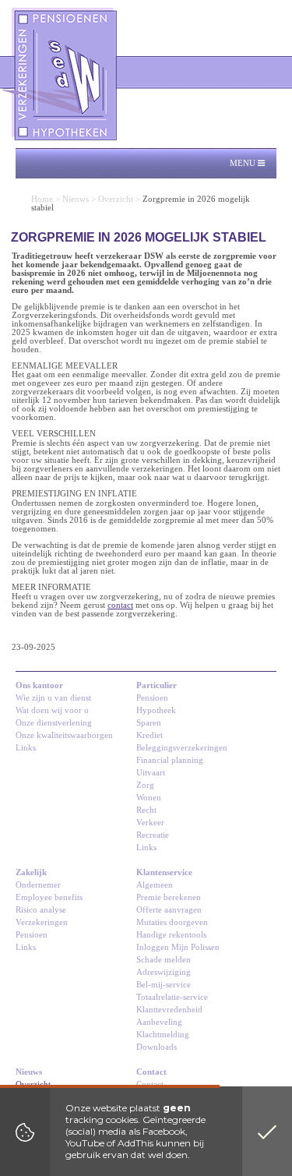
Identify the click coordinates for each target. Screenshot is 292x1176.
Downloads (156, 1047)
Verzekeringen (42, 922)
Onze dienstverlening (54, 723)
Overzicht (115, 199)
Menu (244, 163)
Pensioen (152, 698)
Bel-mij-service (163, 984)
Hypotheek (156, 710)
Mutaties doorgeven (172, 922)
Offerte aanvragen (169, 910)
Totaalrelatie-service (172, 997)
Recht (146, 810)
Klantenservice (164, 872)
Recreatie (152, 835)
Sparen (148, 723)
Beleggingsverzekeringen (181, 747)
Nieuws (75, 199)
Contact (151, 1072)
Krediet (149, 735)
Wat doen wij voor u (52, 710)
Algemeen (154, 885)
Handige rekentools (171, 935)
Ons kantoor (39, 685)
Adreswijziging (163, 972)
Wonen (148, 797)
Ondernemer (38, 885)
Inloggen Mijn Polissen (178, 947)
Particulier (156, 685)
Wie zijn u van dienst (53, 698)
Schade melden (163, 959)
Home (42, 199)
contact (120, 605)
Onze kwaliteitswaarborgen (64, 735)
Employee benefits (49, 897)
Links (26, 747)
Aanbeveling (159, 1022)
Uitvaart (150, 772)
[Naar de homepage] (61, 74)
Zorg (145, 785)
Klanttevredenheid (169, 1009)
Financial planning (169, 760)
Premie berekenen (168, 897)
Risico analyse (41, 910)
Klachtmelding (162, 1034)
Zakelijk (31, 872)
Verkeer (150, 822)
